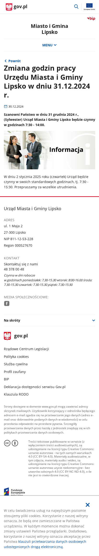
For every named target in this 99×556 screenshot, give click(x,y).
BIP (6, 379)
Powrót (14, 61)
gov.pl (21, 336)
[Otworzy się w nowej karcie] (7, 303)
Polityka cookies (16, 356)
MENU (47, 45)
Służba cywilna (16, 364)
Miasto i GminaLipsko (49, 29)
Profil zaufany (15, 371)
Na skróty (12, 320)
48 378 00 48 (14, 269)
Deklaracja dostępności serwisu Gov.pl (35, 387)
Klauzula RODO (16, 394)
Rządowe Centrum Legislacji (26, 349)
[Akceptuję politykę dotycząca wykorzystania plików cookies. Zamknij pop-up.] (88, 504)
